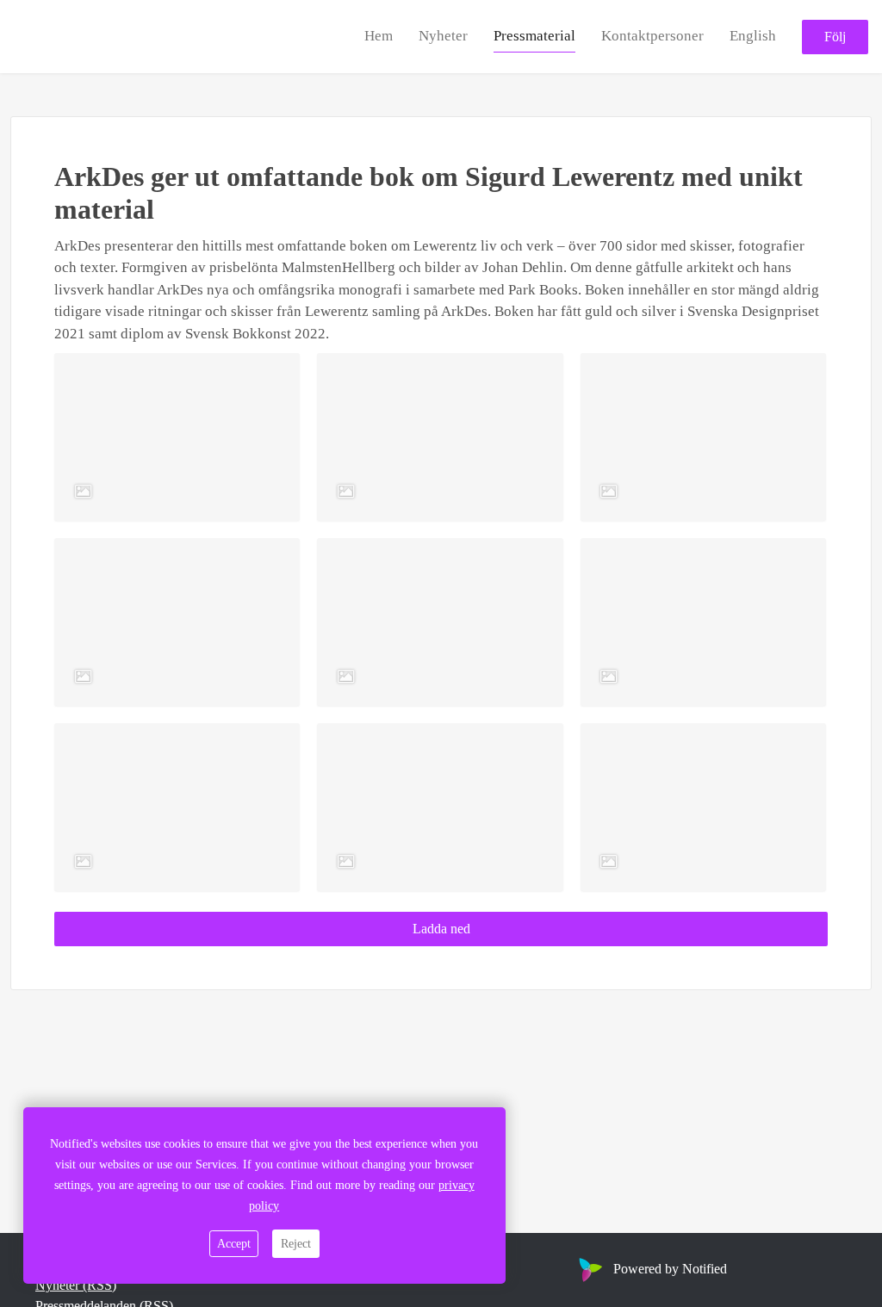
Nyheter (443, 36)
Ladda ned (441, 928)
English (753, 36)
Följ (835, 36)
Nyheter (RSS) (75, 1285)
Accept (234, 1243)
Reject (296, 1243)
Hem (378, 36)
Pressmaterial (534, 36)
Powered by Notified (670, 1268)
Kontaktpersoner (652, 36)
